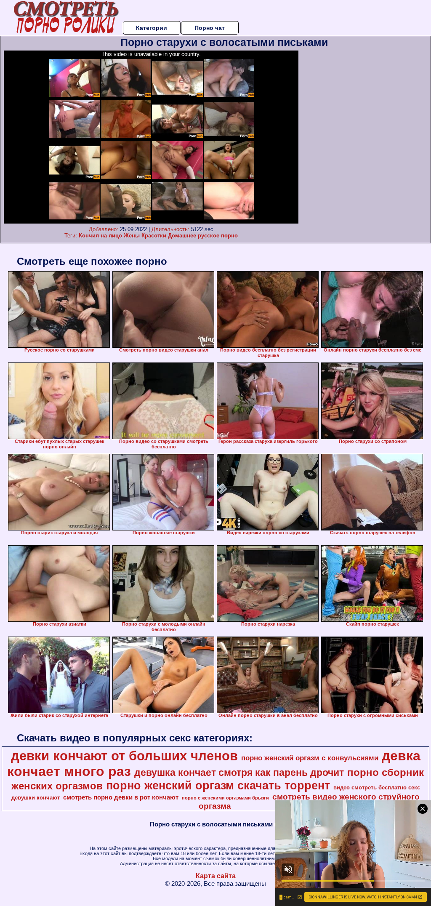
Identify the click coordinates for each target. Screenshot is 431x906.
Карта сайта (216, 875)
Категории (151, 27)
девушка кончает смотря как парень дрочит (239, 772)
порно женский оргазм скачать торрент (218, 785)
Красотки (153, 235)
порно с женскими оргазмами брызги (225, 797)
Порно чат (209, 27)
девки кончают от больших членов (124, 756)
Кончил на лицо (100, 235)
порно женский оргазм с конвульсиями (309, 758)
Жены (132, 235)
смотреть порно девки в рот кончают (120, 797)
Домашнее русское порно (203, 235)
